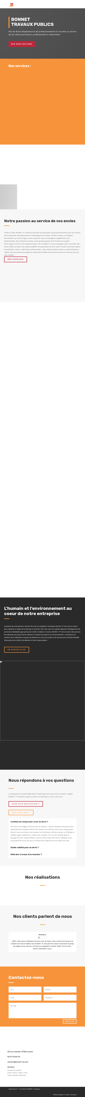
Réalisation (37, 1089)
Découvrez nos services (42, 762)
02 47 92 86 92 (16, 750)
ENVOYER (70, 1021)
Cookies (67, 1095)
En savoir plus (17, 650)
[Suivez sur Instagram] (47, 1034)
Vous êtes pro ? (21, 176)
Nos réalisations (21, 44)
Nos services (16, 259)
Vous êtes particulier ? (26, 167)
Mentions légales (58, 1095)
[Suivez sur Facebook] (37, 1034)
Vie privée (73, 1095)
